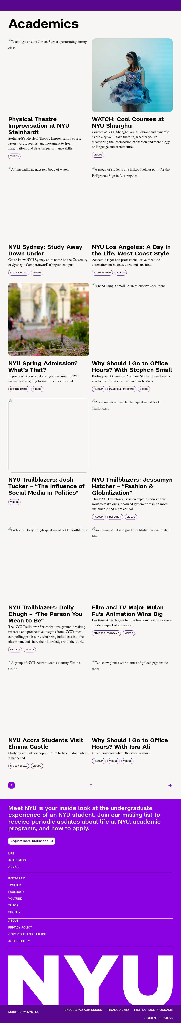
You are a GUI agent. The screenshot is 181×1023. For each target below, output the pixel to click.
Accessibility (19, 941)
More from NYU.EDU (23, 1012)
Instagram (16, 878)
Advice (13, 867)
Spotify (14, 912)
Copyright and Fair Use (27, 934)
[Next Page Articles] (170, 785)
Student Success (158, 1018)
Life (11, 853)
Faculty (99, 389)
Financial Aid (118, 1010)
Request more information (29, 841)
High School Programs (153, 1010)
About (13, 921)
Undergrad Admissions (83, 1010)
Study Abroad (18, 272)
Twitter (14, 885)
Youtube (15, 898)
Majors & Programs (121, 389)
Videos (14, 156)
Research (115, 516)
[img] (48, 75)
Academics (17, 860)
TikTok (13, 905)
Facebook (16, 892)
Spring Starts (18, 389)
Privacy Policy (20, 927)
